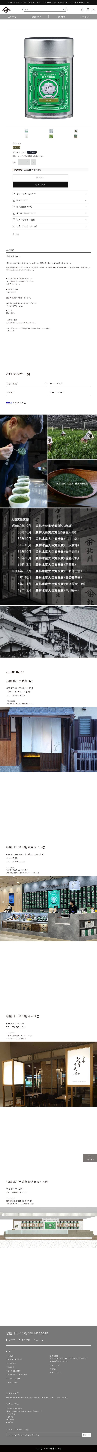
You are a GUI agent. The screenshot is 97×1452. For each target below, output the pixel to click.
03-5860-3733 (18, 861)
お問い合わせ (85, 17)
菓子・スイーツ (57, 392)
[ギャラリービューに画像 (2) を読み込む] (27, 131)
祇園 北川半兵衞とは (15, 1359)
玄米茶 (52, 1361)
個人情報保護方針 (14, 1371)
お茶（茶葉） (12, 383)
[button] (50, 194)
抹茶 (51, 1358)
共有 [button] (17, 234)
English (39, 1339)
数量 (14, 162)
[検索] (64, 9)
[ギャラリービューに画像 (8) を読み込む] (76, 136)
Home (9, 402)
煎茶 (61, 1358)
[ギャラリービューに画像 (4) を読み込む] (76, 131)
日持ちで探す (60, 17)
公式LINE (11, 1356)
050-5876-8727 (19, 1026)
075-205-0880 (18, 695)
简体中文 (25, 1339)
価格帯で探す (36, 17)
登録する (86, 1435)
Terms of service (14, 1378)
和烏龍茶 (82, 1358)
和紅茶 (74, 1358)
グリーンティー (62, 1361)
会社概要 (11, 1367)
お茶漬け (10, 392)
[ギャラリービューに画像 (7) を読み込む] (51, 136)
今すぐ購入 (40, 184)
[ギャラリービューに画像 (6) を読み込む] (27, 136)
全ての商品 (12, 17)
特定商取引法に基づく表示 (17, 1374)
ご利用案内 (12, 1363)
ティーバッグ (56, 383)
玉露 (56, 1358)
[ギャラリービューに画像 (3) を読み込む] (51, 131)
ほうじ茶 (68, 1358)
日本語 (12, 1339)
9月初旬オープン (20, 1192)
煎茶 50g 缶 (20, 402)
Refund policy (13, 1382)
